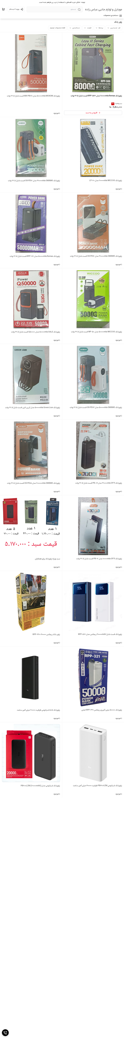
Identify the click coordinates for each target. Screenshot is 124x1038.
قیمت (89, 28)
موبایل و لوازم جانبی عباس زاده (103, 9)
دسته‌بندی (76, 28)
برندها (101, 28)
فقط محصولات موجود (57, 28)
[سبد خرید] (3, 9)
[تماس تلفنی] (5, 1032)
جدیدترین (113, 28)
